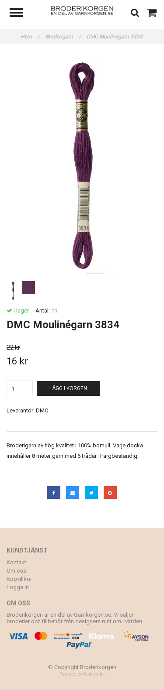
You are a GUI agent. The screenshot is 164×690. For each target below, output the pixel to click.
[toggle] (20, 13)
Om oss (16, 570)
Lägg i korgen (68, 388)
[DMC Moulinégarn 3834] (82, 166)
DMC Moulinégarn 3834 (115, 37)
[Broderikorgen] (82, 10)
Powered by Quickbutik (82, 674)
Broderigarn (63, 37)
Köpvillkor (19, 579)
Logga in (18, 587)
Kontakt (16, 562)
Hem (30, 37)
